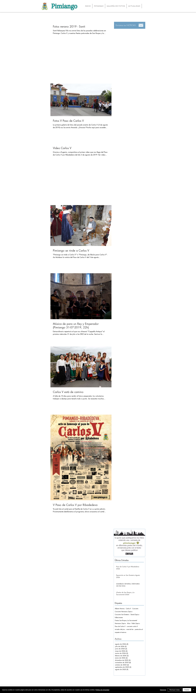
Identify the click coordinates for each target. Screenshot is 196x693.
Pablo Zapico (136, 623)
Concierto (135, 608)
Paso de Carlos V (120, 626)
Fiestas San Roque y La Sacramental (126, 620)
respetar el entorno (120, 632)
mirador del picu (120, 629)
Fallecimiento (119, 617)
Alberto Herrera (120, 608)
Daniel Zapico (135, 614)
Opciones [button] (163, 690)
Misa (128, 623)
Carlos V (128, 608)
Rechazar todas (174, 690)
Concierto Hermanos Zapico (123, 611)
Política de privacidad (102, 690)
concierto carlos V (132, 626)
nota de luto (130, 629)
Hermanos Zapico (120, 623)
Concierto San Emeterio (122, 614)
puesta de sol (139, 629)
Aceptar (186, 690)
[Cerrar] (193, 689)
